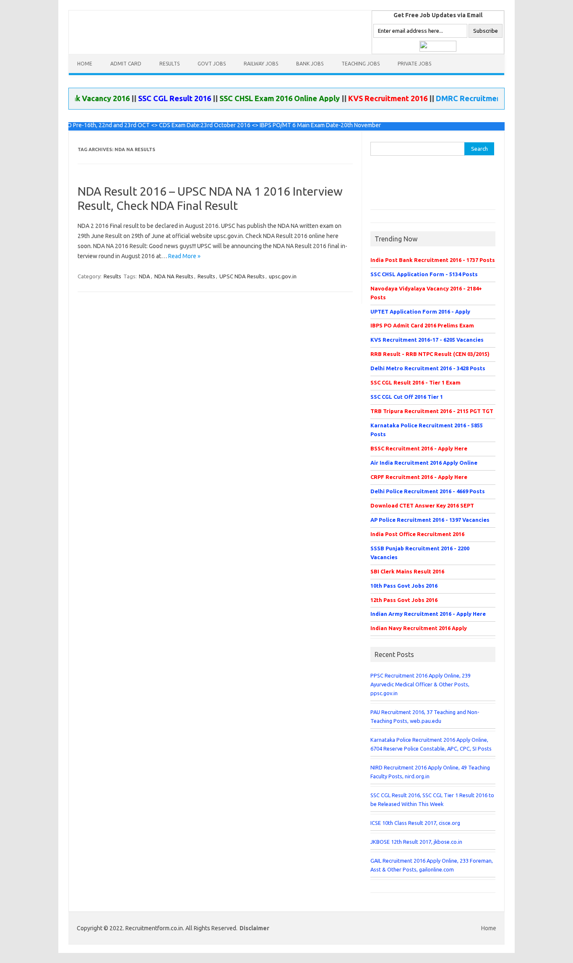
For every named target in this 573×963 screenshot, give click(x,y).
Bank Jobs (309, 63)
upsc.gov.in (283, 276)
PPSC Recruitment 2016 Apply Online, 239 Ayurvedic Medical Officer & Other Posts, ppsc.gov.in (420, 684)
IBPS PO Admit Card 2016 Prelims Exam (422, 325)
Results (169, 63)
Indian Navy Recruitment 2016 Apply (418, 628)
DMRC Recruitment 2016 (467, 98)
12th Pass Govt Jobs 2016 (404, 600)
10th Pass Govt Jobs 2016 (404, 586)
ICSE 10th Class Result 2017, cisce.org (415, 823)
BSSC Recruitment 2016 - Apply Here (418, 448)
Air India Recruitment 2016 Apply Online (423, 463)
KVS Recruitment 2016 (376, 98)
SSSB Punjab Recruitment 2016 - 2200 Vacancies (419, 552)
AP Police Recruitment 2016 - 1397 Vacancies (430, 520)
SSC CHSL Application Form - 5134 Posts (424, 274)
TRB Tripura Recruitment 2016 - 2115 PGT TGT (431, 411)
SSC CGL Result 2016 (162, 98)
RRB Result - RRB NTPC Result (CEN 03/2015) (430, 354)
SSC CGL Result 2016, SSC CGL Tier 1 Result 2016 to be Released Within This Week (432, 799)
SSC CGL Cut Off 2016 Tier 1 (406, 397)
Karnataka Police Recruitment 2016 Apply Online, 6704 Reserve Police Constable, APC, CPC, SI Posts (431, 744)
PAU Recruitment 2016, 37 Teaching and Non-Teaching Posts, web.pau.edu (424, 716)
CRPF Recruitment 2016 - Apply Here (418, 477)
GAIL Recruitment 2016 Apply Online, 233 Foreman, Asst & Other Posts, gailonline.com (431, 865)
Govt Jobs (212, 63)
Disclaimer (254, 928)
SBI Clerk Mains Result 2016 (407, 571)
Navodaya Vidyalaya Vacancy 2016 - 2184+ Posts (426, 292)
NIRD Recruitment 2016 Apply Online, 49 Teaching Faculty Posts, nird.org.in (430, 771)
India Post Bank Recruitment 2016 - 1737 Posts (432, 260)
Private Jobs (414, 63)
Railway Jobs (261, 63)
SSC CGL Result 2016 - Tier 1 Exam (415, 382)
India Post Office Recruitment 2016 (417, 534)
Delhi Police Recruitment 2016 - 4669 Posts (427, 491)
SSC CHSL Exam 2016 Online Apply (268, 98)
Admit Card (125, 63)
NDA (144, 276)
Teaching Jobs (360, 63)
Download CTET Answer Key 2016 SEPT (422, 505)
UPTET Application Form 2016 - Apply (420, 311)
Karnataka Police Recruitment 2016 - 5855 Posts (426, 429)
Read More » (184, 256)
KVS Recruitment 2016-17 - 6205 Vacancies (427, 340)
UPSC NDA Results (242, 276)
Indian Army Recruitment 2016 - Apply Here (428, 614)
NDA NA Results (173, 276)
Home (84, 63)
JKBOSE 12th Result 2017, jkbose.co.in (416, 842)
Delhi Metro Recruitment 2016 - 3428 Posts (427, 368)
